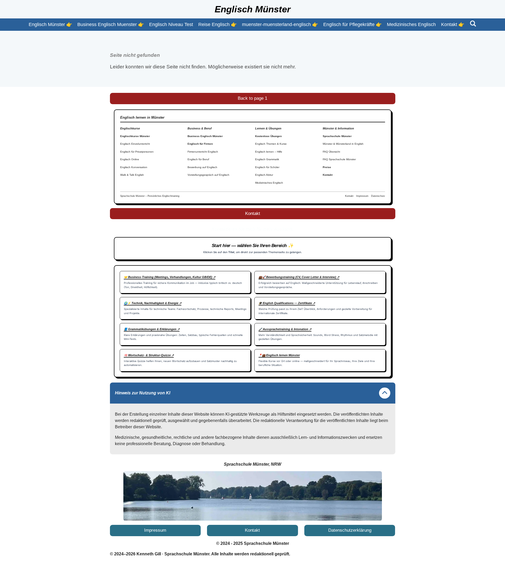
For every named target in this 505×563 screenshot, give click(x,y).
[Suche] (473, 23)
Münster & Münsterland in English (343, 143)
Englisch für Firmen (200, 143)
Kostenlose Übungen (268, 136)
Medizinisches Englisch (269, 182)
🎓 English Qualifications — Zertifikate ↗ (287, 303)
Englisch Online (129, 159)
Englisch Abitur (264, 174)
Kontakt (327, 174)
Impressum (362, 196)
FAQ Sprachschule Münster (339, 159)
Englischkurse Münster (135, 136)
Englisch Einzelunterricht (135, 143)
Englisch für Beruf (198, 159)
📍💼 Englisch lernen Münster (279, 355)
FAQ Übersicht (331, 151)
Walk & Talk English (132, 174)
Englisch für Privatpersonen (137, 151)
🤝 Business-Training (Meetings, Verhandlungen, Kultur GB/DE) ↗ (169, 277)
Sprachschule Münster (337, 136)
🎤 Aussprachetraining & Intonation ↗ (285, 329)
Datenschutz (378, 196)
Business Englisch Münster (205, 136)
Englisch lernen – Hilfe (268, 151)
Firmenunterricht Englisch (203, 151)
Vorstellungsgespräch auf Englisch (208, 174)
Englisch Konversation (133, 167)
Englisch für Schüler (267, 167)
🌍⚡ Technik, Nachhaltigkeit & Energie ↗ (152, 303)
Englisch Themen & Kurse (271, 143)
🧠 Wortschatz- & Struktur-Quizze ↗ (149, 355)
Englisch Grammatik (267, 159)
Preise (327, 167)
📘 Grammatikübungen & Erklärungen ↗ (152, 329)
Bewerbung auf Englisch (202, 167)
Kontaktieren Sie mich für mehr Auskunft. (252, 229)
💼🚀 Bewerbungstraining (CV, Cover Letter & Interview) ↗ (299, 277)
